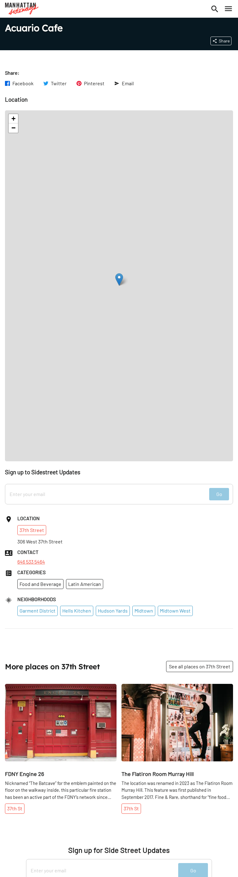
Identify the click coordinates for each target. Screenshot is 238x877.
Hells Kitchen (76, 610)
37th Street (32, 530)
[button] (119, 279)
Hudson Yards (113, 610)
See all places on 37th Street (199, 666)
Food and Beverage (40, 584)
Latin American (84, 584)
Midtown (143, 610)
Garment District (37, 610)
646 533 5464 (31, 562)
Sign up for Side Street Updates (119, 850)
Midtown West (175, 610)
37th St (14, 808)
